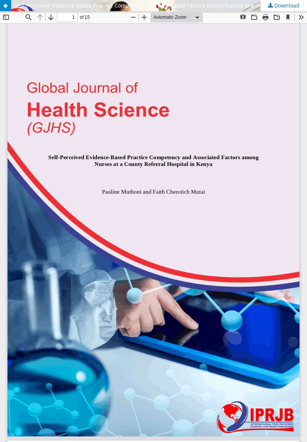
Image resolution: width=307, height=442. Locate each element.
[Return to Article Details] (5, 5)
